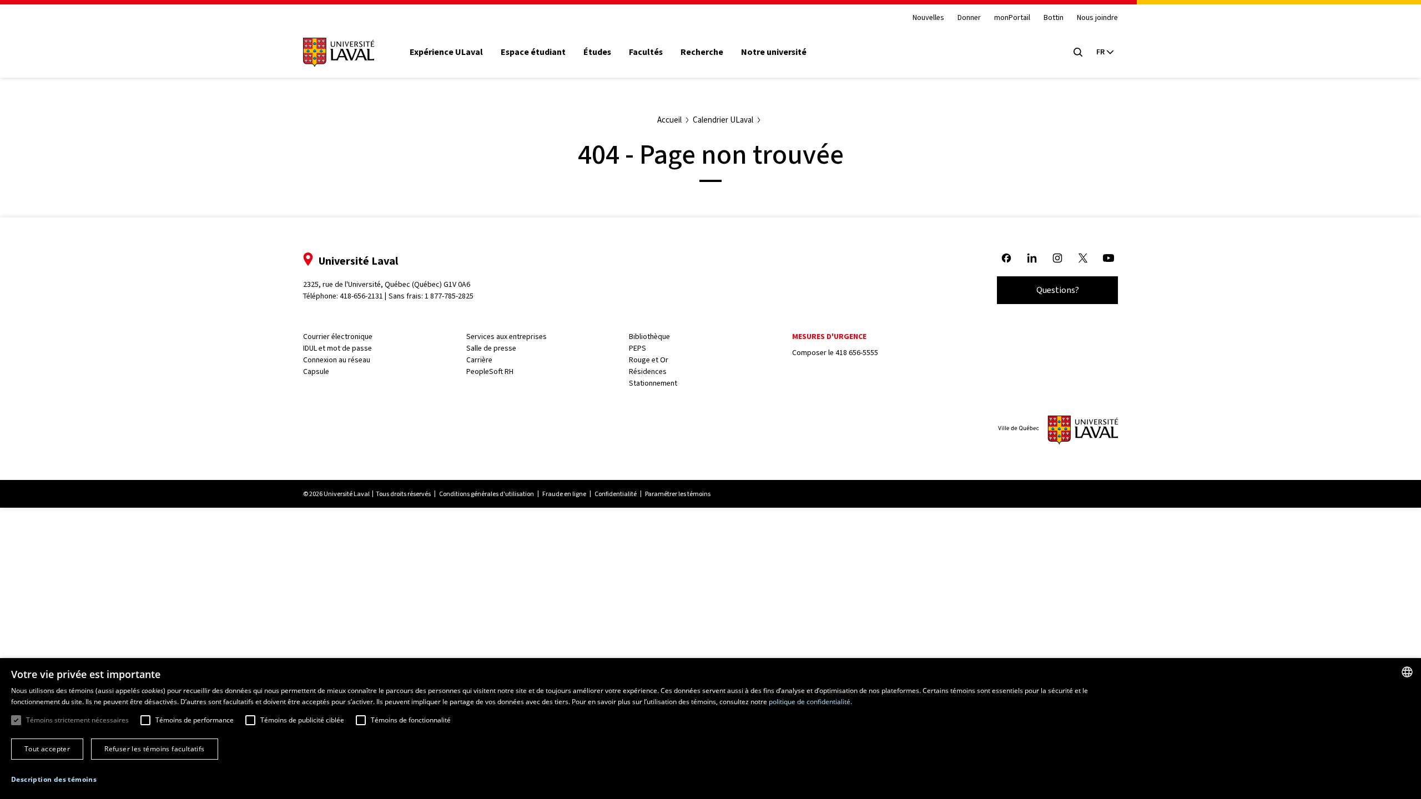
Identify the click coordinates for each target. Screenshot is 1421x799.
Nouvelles (928, 18)
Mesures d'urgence (829, 336)
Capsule (316, 371)
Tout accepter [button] (47, 749)
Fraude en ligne (564, 493)
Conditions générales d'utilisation (486, 493)
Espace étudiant (533, 52)
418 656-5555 (856, 352)
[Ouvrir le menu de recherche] (1078, 52)
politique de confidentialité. (810, 701)
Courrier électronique (337, 336)
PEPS (637, 348)
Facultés (646, 52)
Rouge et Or (648, 360)
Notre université (774, 52)
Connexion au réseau (336, 360)
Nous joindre (1097, 18)
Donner (969, 18)
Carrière (479, 360)
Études (597, 52)
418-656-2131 (361, 296)
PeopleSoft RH (489, 371)
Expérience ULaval (446, 52)
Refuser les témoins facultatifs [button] (154, 749)
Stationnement (653, 383)
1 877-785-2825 (449, 296)
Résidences (648, 371)
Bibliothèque (649, 336)
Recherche (702, 52)
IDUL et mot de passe (337, 348)
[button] (54, 779)
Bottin (1054, 18)
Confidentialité (615, 493)
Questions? (1057, 290)
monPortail (1012, 18)
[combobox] (1407, 671)
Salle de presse (491, 348)
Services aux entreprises (506, 336)
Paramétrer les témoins (677, 493)
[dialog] (710, 728)
